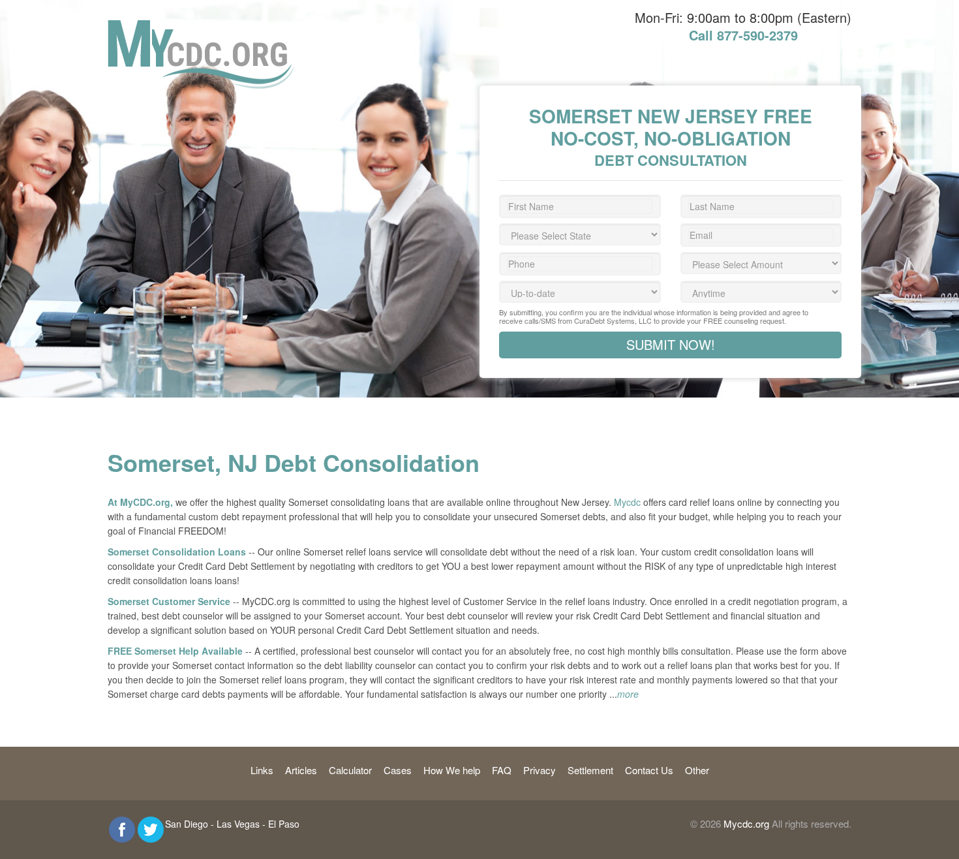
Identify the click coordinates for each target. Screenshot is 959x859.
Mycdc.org (746, 823)
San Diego (186, 823)
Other (697, 770)
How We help (451, 770)
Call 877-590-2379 (743, 34)
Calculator (350, 770)
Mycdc (627, 501)
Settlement (590, 770)
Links (262, 770)
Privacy (539, 770)
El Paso (283, 823)
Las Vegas (238, 823)
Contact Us (649, 770)
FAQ (501, 770)
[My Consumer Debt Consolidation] (201, 26)
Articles (301, 770)
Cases (398, 770)
